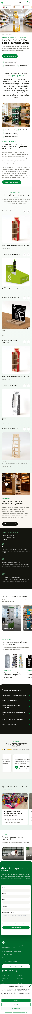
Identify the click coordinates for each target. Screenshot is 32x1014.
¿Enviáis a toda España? (9, 725)
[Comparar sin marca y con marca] (23, 484)
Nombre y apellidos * (7, 887)
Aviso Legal (24, 1012)
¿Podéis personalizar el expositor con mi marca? (13, 713)
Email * (3, 899)
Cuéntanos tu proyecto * (8, 912)
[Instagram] (3, 971)
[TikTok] (13, 971)
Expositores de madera (9, 428)
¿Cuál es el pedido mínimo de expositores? (14, 695)
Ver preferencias (16, 1008)
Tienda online (20, 978)
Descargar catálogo (16, 966)
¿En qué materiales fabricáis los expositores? (11, 706)
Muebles (4, 981)
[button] (30, 986)
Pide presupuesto (11, 56)
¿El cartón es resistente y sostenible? (12, 719)
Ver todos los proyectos (9, 651)
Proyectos (19, 983)
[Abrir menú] (29, 2)
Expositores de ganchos (9, 385)
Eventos (4, 983)
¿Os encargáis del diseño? (9, 700)
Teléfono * (4, 906)
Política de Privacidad (17, 1012)
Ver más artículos (7, 790)
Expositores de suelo (8, 211)
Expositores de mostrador (10, 254)
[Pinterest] (16, 971)
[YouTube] (10, 971)
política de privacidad (19, 923)
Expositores (5, 978)
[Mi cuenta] (23, 2)
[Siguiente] (28, 211)
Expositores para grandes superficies (10, 341)
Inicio (3, 34)
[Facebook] (6, 971)
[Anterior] (24, 211)
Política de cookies (8, 1012)
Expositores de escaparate (10, 297)
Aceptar (16, 1000)
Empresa (4, 893)
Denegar (16, 1004)
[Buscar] (20, 2)
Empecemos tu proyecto (11, 182)
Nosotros (19, 981)
